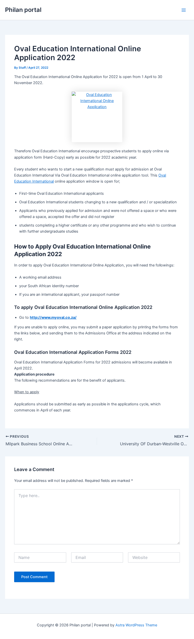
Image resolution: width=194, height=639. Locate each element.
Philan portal (23, 9)
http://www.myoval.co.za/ (53, 317)
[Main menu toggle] (183, 10)
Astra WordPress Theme (136, 625)
